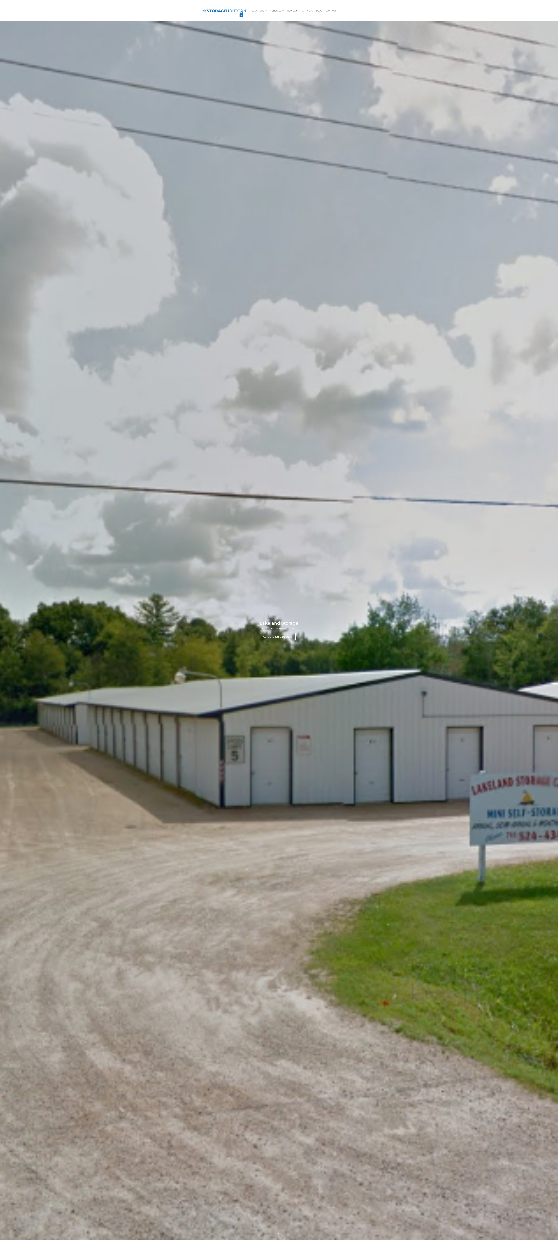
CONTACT (331, 10)
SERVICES (275, 10)
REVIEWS (292, 10)
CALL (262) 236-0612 (278, 636)
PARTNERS (307, 10)
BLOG (319, 10)
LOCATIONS (257, 10)
